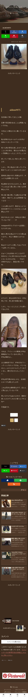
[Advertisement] (14, 89)
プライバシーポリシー (20, 689)
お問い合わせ (7, 692)
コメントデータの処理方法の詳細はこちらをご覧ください (13, 652)
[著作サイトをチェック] (7, 480)
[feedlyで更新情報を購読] (20, 480)
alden (4, 425)
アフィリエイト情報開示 (21, 692)
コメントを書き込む (14, 642)
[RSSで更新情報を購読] (14, 484)
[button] (22, 36)
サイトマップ (7, 689)
